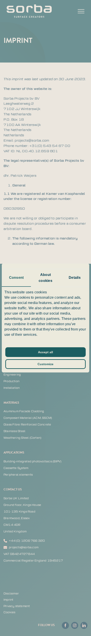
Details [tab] (74, 277)
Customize (45, 364)
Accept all (45, 352)
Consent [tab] (16, 277)
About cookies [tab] (45, 278)
